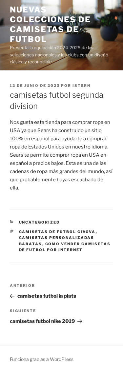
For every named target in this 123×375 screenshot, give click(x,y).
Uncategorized (39, 222)
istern (81, 85)
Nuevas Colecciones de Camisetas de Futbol (50, 24)
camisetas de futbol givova (57, 231)
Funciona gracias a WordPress (41, 359)
